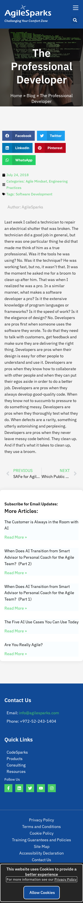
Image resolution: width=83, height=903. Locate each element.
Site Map (41, 846)
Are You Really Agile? (23, 644)
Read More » (15, 537)
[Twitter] (30, 788)
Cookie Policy (42, 833)
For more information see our (42, 879)
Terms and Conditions (41, 826)
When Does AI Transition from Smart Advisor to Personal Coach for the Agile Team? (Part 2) (39, 557)
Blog (31, 95)
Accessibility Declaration (41, 853)
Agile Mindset (36, 181)
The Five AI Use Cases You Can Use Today (41, 621)
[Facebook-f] (8, 788)
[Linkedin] (19, 788)
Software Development (34, 194)
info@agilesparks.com (39, 712)
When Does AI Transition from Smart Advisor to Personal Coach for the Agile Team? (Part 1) (39, 593)
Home (16, 95)
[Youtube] (41, 788)
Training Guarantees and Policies (41, 839)
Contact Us (41, 859)
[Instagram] (52, 788)
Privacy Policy (41, 819)
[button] (75, 20)
